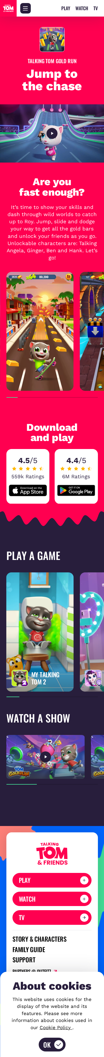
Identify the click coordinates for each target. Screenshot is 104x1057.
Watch (81, 8)
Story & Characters (39, 938)
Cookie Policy (56, 1027)
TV (95, 8)
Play (65, 8)
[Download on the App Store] (28, 490)
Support (23, 959)
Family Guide (28, 949)
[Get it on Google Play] (76, 490)
